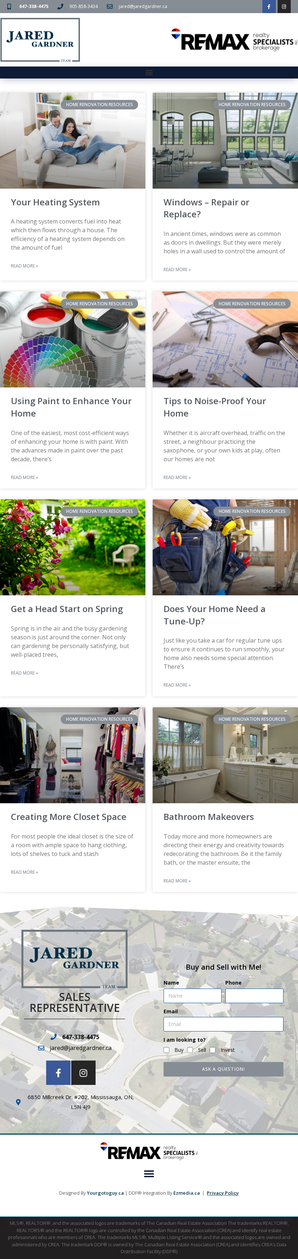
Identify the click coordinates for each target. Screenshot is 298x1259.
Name (171, 982)
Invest (228, 1049)
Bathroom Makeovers (209, 816)
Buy (179, 1049)
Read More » (24, 266)
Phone (233, 982)
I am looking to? (185, 1039)
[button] (149, 73)
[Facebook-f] (268, 6)
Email (171, 1011)
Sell (202, 1049)
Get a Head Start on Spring (67, 609)
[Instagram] (284, 6)
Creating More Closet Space (68, 816)
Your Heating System (55, 202)
